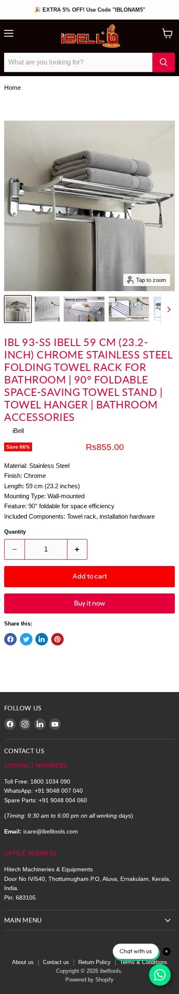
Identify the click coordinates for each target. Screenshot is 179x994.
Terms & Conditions (143, 962)
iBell (18, 430)
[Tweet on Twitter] (26, 639)
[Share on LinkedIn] (41, 639)
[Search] (163, 62)
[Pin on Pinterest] (57, 639)
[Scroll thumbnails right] (167, 309)
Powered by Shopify (89, 980)
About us (23, 962)
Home (12, 87)
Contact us (56, 962)
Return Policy (94, 962)
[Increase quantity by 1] (77, 549)
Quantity (15, 532)
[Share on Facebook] (10, 639)
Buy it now (89, 603)
